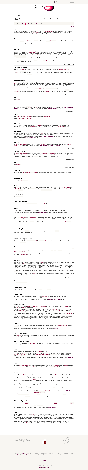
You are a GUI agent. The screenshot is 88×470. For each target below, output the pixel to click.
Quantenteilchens (34, 203)
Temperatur (36, 40)
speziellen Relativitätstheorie (32, 240)
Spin (45, 203)
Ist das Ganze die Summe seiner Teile (47, 136)
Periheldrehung (46, 91)
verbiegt (35, 60)
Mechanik (40, 88)
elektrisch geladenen (44, 153)
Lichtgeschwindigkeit (52, 40)
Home (16, 1)
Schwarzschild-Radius (42, 212)
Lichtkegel (38, 54)
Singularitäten (43, 306)
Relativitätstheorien (67, 187)
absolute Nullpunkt (23, 71)
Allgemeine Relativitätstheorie (21, 57)
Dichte (17, 307)
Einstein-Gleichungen (23, 144)
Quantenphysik (17, 188)
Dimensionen (16, 271)
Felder (38, 357)
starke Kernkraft (29, 118)
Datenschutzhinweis (46, 467)
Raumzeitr (67, 306)
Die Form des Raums (69, 390)
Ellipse (66, 82)
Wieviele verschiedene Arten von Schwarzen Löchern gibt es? (50, 145)
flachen (54, 387)
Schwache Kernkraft (53, 354)
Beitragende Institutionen (25, 454)
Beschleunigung (39, 351)
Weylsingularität (40, 405)
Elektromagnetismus (39, 354)
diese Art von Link (42, 455)
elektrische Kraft (56, 365)
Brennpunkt (16, 83)
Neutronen (23, 116)
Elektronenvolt (18, 164)
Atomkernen (29, 116)
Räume (29, 387)
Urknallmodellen (19, 335)
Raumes (41, 262)
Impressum (40, 467)
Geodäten (34, 378)
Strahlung (22, 41)
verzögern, (45, 60)
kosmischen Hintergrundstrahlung (39, 391)
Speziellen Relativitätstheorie (33, 52)
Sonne (32, 82)
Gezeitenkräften (27, 396)
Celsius (17, 72)
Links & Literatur (65, 451)
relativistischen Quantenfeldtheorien (20, 56)
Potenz (23, 85)
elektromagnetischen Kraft (54, 366)
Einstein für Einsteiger (22, 1)
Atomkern (17, 99)
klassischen (37, 88)
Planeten (26, 82)
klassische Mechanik (32, 188)
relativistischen (28, 203)
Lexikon (44, 451)
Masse (24, 172)
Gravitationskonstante (22, 217)
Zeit (55, 250)
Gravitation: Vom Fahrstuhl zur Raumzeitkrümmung (59, 396)
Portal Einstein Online (25, 453)
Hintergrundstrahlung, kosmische (21, 282)
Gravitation (21, 60)
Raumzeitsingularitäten (52, 233)
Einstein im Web (68, 454)
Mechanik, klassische (19, 196)
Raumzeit (15, 251)
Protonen (18, 116)
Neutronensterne (61, 126)
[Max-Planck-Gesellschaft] (65, 440)
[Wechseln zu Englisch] (56, 2)
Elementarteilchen (24, 353)
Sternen (29, 107)
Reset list (72, 26)
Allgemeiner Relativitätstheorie (23, 394)
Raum (73, 248)
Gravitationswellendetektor (47, 31)
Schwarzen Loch (68, 221)
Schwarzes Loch (69, 313)
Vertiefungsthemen (33, 1)
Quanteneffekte (54, 309)
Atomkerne (28, 106)
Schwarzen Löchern (51, 153)
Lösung (17, 144)
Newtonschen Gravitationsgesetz (51, 88)
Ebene (56, 374)
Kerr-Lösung (36, 156)
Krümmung (57, 231)
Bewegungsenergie (24, 180)
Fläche (24, 374)
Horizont (27, 314)
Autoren (17, 454)
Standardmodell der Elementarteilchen (20, 354)
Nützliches (50, 1)
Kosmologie (48, 41)
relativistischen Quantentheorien (24, 365)
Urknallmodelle (32, 126)
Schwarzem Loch (44, 144)
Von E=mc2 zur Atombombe (52, 108)
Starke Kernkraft (46, 354)
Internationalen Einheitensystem (63, 69)
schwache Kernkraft (21, 118)
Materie (28, 40)
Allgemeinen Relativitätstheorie (32, 306)
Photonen (34, 366)
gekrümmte (33, 414)
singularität (27, 231)
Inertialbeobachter (23, 242)
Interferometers (35, 32)
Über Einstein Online (42, 1)
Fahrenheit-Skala (29, 74)
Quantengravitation (24, 254)
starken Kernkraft (47, 116)
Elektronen (66, 365)
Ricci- (35, 405)
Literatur (64, 455)
